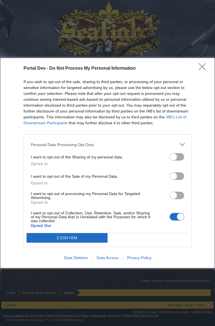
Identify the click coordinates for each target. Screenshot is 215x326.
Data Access (107, 257)
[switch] (177, 157)
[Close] (204, 68)
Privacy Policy (139, 257)
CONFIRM (67, 238)
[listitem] (107, 144)
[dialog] (107, 163)
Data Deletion (76, 257)
